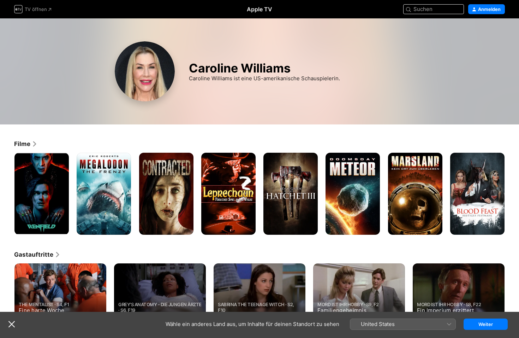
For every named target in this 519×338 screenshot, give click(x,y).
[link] (25, 144)
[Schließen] (11, 324)
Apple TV (259, 9)
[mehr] (61, 227)
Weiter (485, 324)
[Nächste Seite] (512, 193)
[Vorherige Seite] (7, 193)
